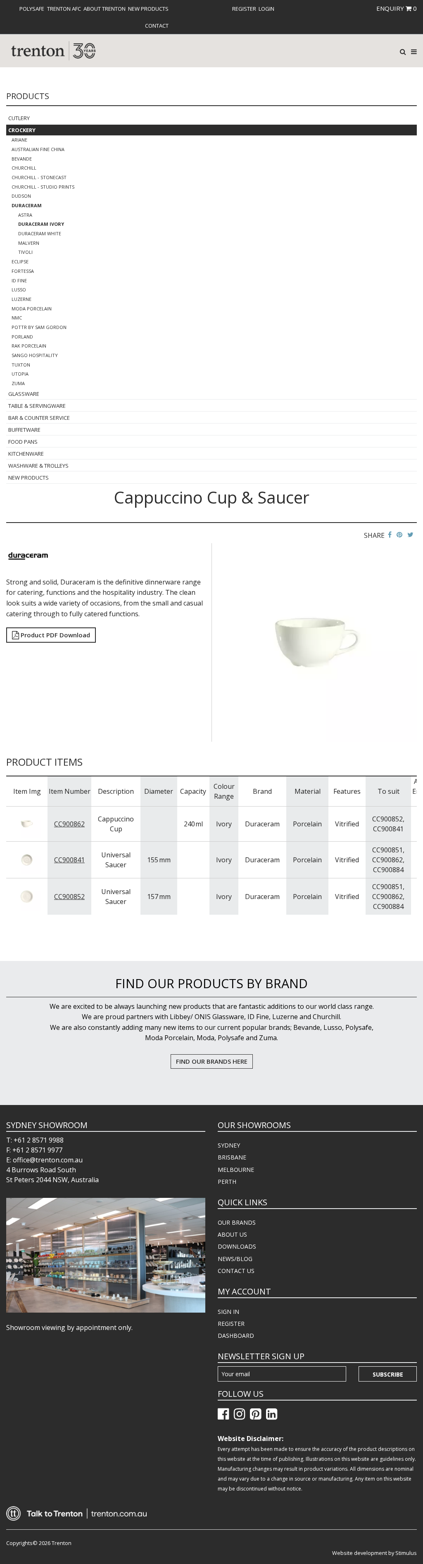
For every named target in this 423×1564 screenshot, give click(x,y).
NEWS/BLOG (235, 1259)
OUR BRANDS (237, 1222)
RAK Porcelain (29, 346)
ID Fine (19, 280)
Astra (25, 215)
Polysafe (31, 8)
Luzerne (21, 299)
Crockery (22, 130)
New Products (148, 8)
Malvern (28, 243)
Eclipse (20, 261)
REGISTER (231, 1323)
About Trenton (104, 8)
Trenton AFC (64, 8)
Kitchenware (26, 453)
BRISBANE (232, 1157)
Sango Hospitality (35, 355)
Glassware (23, 394)
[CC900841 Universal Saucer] (27, 859)
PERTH (227, 1181)
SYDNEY (229, 1145)
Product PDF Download (54, 635)
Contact (157, 25)
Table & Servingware (37, 405)
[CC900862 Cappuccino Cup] (27, 823)
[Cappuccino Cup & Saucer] (317, 641)
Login (266, 8)
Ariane (19, 140)
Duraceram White (39, 233)
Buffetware (24, 429)
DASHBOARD (236, 1335)
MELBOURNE (236, 1170)
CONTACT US (236, 1271)
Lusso (19, 289)
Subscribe (388, 1374)
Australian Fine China (38, 149)
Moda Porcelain (32, 308)
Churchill (24, 168)
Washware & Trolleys (38, 465)
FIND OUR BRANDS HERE (211, 1061)
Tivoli (25, 252)
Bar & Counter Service (39, 417)
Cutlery (19, 118)
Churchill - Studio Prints (43, 187)
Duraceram (27, 205)
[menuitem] (31, 8)
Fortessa (23, 271)
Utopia (20, 374)
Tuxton (21, 365)
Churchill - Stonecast (39, 177)
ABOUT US (232, 1234)
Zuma (18, 383)
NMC (17, 318)
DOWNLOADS (237, 1246)
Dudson (21, 196)
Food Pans (23, 441)
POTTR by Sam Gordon (39, 327)
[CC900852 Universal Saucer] (27, 895)
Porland (22, 337)
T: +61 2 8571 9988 (35, 1140)
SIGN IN (228, 1312)
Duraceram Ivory (41, 224)
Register (244, 8)
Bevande (22, 159)
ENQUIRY (396, 8)
